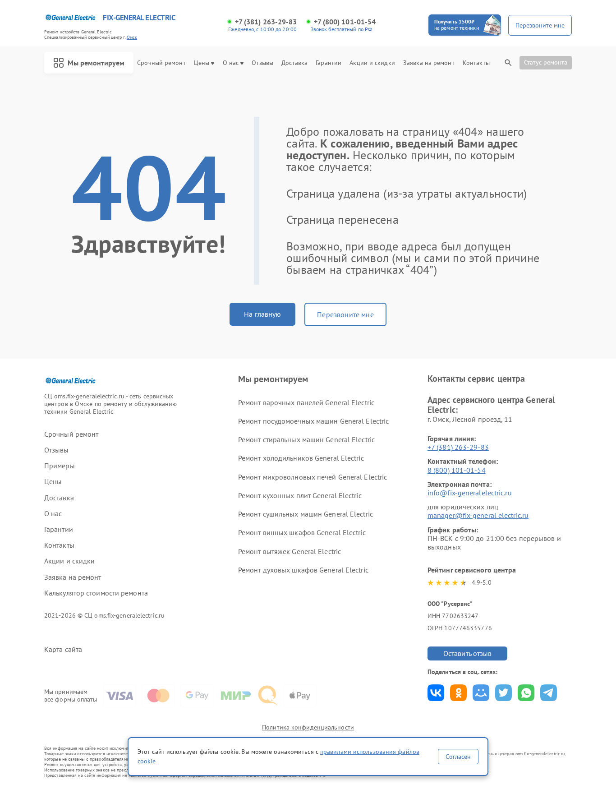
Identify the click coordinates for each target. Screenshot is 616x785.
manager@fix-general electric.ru (478, 515)
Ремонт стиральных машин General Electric (306, 439)
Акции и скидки (372, 63)
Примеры (59, 466)
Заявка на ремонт (429, 63)
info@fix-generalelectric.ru (470, 492)
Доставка (294, 63)
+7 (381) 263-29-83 (266, 22)
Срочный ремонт (161, 63)
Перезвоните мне (345, 314)
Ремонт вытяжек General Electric (289, 551)
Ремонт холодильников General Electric (301, 457)
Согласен (458, 757)
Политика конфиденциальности (308, 727)
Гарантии (328, 63)
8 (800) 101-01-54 (457, 470)
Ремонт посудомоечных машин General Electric (313, 420)
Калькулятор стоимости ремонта (96, 593)
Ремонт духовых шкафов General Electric (303, 569)
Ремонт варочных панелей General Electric (306, 402)
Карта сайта (63, 649)
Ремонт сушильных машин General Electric (305, 513)
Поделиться (436, 692)
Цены (201, 63)
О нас (231, 63)
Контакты (476, 63)
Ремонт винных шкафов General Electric (302, 532)
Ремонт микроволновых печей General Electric (312, 476)
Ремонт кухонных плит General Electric (300, 495)
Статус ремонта (545, 62)
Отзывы (262, 63)
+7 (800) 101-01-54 (345, 22)
